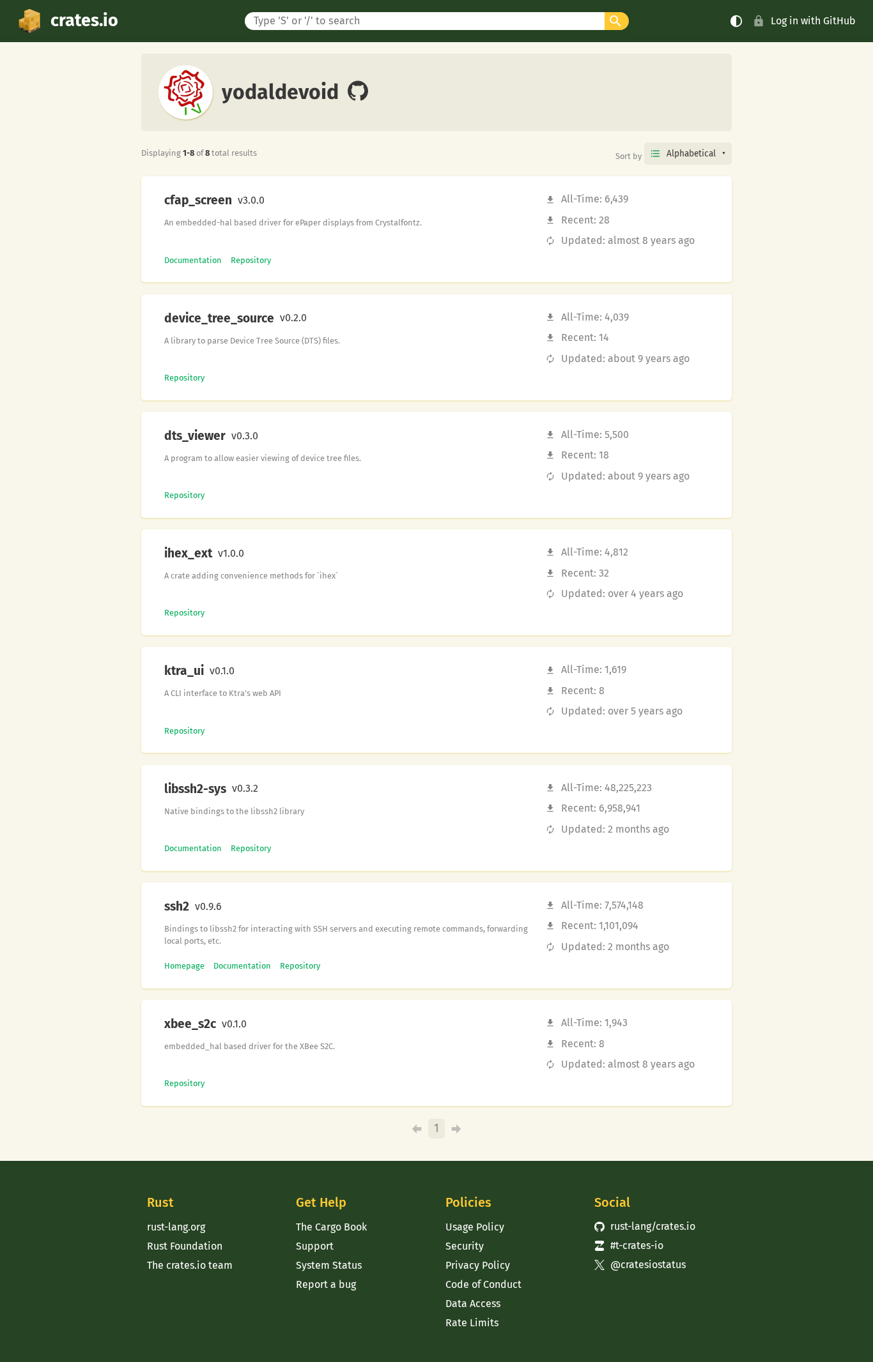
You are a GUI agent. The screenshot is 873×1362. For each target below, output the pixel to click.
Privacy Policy (477, 1265)
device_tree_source (219, 319)
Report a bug (326, 1284)
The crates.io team (190, 1265)
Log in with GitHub (813, 21)
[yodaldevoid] (358, 91)
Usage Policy (474, 1227)
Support (315, 1246)
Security (464, 1246)
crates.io (84, 20)
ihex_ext (188, 554)
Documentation (193, 260)
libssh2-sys (195, 789)
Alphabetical (691, 153)
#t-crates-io (628, 1245)
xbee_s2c (190, 1024)
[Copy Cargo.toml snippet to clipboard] (275, 200)
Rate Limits (471, 1323)
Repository (251, 260)
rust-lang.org (176, 1227)
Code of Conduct (483, 1284)
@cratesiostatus (640, 1265)
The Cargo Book (331, 1227)
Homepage (184, 966)
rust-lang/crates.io (644, 1226)
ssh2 (176, 907)
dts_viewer (195, 436)
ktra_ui (184, 671)
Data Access (472, 1304)
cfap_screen (198, 200)
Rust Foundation (184, 1246)
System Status (329, 1265)
